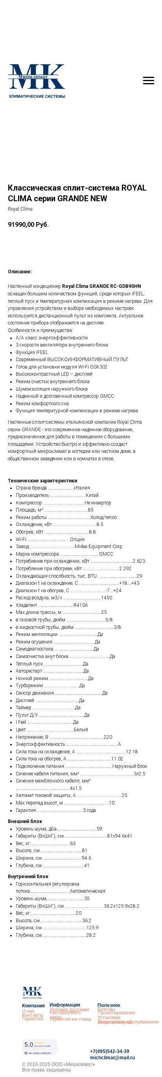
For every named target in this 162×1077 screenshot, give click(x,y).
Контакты (32, 1015)
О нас (28, 1011)
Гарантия (32, 1018)
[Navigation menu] (148, 81)
